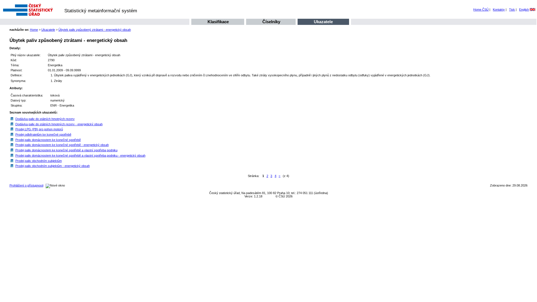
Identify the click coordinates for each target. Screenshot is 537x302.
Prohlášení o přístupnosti (26, 185)
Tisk (512, 9)
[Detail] (12, 119)
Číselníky (271, 22)
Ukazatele (323, 22)
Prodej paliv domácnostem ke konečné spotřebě (48, 139)
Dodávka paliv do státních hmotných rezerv (45, 119)
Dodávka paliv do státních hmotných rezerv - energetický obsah (59, 124)
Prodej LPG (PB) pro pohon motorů (39, 129)
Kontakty (499, 9)
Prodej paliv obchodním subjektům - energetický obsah (52, 165)
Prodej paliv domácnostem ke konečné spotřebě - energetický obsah (62, 145)
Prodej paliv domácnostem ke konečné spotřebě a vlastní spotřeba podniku (66, 150)
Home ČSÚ (481, 9)
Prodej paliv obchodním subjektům (38, 160)
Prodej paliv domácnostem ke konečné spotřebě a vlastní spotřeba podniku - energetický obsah (80, 155)
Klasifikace (218, 22)
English (524, 9)
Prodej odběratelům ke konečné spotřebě (43, 134)
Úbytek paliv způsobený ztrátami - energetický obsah (94, 29)
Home (34, 29)
